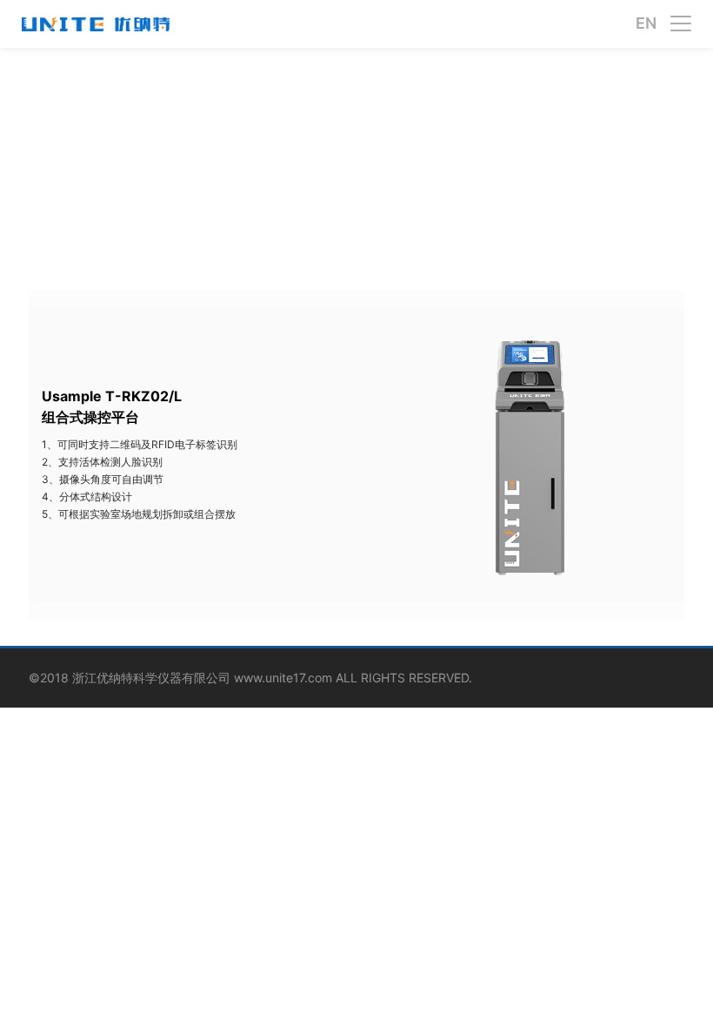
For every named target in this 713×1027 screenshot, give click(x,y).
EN (646, 23)
